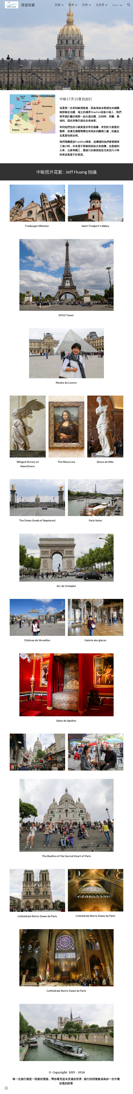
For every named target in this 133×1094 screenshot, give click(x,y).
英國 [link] (57, 4)
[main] (90, 98)
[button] (129, 5)
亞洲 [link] (85, 4)
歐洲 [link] (71, 4)
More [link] (115, 5)
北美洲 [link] (100, 4)
